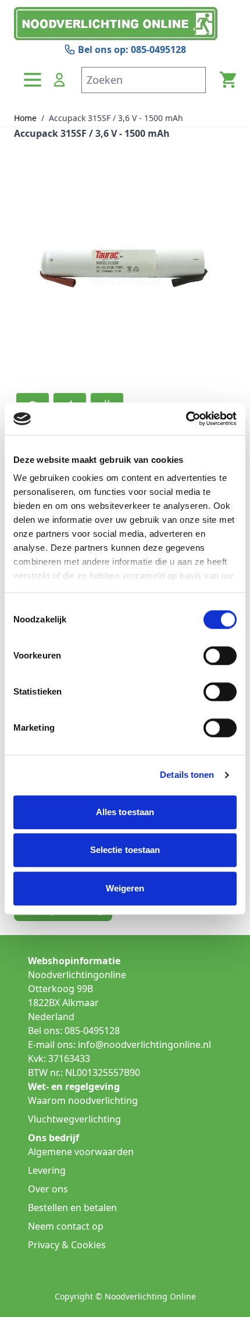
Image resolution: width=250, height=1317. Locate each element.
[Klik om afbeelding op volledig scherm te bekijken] (125, 265)
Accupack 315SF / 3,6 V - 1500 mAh (116, 117)
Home (25, 117)
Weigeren (125, 888)
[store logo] (125, 23)
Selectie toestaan (125, 850)
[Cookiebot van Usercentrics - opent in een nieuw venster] (186, 418)
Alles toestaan (125, 812)
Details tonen (187, 775)
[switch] (220, 655)
